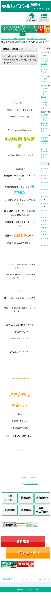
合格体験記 (16, 28)
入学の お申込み (46, 29)
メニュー (44, 20)
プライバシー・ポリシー (42, 579)
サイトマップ (27, 579)
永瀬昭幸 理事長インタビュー (11, 579)
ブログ (28, 29)
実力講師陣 (42, 497)
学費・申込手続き (42, 510)
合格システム (10, 498)
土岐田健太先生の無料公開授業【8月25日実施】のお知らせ (44, 64)
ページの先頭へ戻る (31, 484)
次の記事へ (33, 477)
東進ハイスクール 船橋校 (13, 38)
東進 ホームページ (31, 20)
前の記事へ (23, 477)
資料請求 (40, 28)
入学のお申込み (28, 553)
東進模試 (26, 510)
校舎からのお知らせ (22, 30)
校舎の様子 (10, 28)
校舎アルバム (34, 28)
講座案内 (26, 497)
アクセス (4, 28)
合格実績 (10, 510)
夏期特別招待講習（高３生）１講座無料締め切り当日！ (44, 123)
